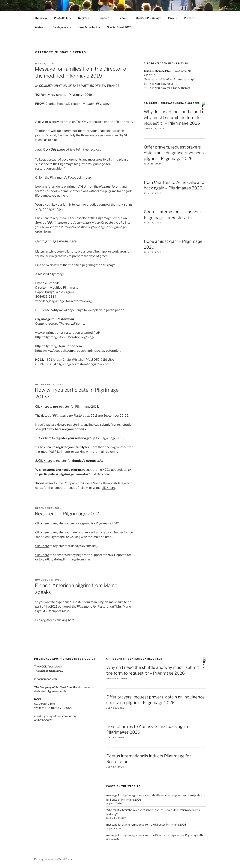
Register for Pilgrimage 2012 (67, 514)
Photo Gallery (62, 18)
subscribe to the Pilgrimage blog (57, 164)
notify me (57, 310)
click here (103, 474)
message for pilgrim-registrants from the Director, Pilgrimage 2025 (146, 824)
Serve (122, 18)
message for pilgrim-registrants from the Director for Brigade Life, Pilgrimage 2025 (155, 835)
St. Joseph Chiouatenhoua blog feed (172, 103)
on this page (55, 149)
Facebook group (79, 177)
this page (109, 265)
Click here (42, 218)
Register (83, 18)
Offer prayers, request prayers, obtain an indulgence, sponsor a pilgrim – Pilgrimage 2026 (174, 153)
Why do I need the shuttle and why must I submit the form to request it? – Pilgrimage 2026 (172, 117)
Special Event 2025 (119, 27)
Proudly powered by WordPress (53, 859)
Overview (41, 18)
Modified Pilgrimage (148, 18)
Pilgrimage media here (59, 241)
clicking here (65, 620)
